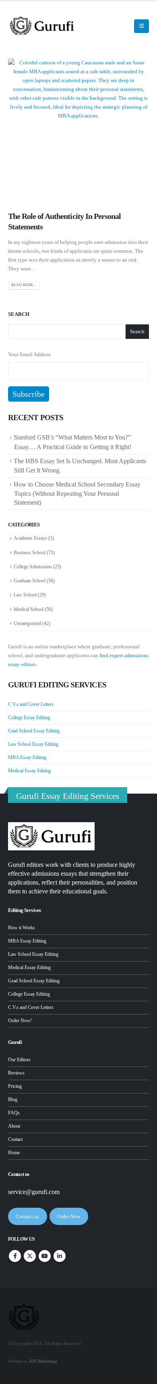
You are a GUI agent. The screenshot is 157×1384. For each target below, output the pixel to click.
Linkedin (60, 1256)
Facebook (15, 1256)
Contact (15, 1139)
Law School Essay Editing (33, 744)
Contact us (27, 1216)
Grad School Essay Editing (34, 731)
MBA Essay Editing (27, 757)
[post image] (78, 128)
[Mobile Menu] (141, 26)
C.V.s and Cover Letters (31, 704)
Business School (29, 552)
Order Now (69, 1216)
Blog (12, 1099)
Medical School (28, 609)
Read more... (23, 285)
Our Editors (19, 1059)
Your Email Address (29, 354)
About (14, 1126)
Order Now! (20, 1020)
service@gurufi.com (34, 1191)
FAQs (14, 1113)
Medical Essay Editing (29, 770)
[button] (122, 26)
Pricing (15, 1086)
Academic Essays (30, 538)
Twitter (30, 1256)
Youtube (45, 1256)
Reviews (16, 1073)
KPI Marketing (43, 1361)
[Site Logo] (42, 26)
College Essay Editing (29, 717)
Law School (25, 595)
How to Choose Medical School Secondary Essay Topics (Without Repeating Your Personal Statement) (77, 493)
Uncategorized (27, 623)
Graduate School (29, 581)
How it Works (21, 927)
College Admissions (33, 566)
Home (14, 1152)
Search (18, 314)
